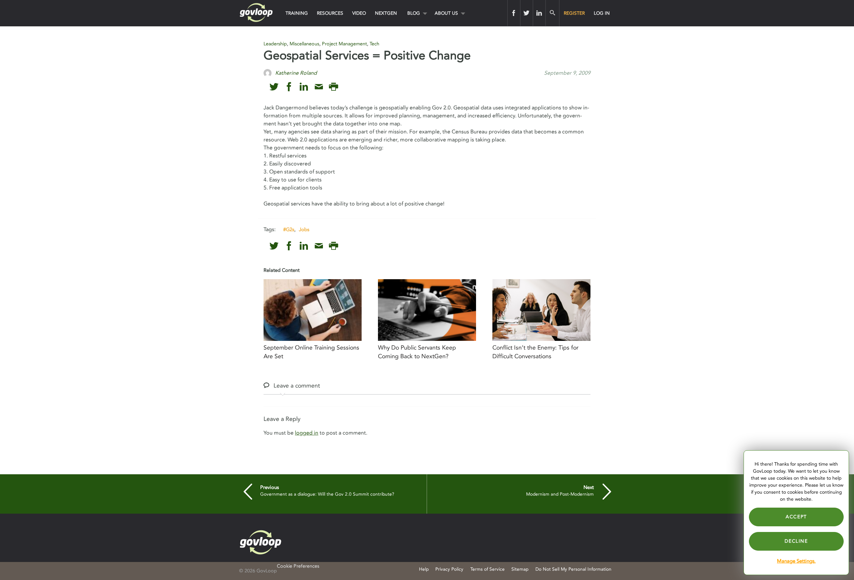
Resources (330, 13)
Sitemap (519, 569)
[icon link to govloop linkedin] (303, 86)
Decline (796, 541)
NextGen (386, 13)
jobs (304, 229)
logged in (306, 433)
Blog (413, 13)
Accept (796, 517)
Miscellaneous (304, 44)
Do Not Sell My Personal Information (573, 569)
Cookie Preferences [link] (298, 566)
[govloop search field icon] (552, 13)
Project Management (344, 44)
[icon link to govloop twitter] (274, 86)
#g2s (288, 229)
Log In (602, 13)
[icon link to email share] (318, 86)
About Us (446, 13)
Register (574, 13)
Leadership (275, 44)
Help (424, 569)
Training (297, 13)
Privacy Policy (449, 569)
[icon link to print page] (333, 86)
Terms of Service (487, 569)
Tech (374, 44)
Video (359, 13)
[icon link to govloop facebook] (289, 86)
